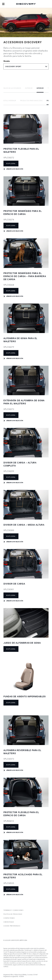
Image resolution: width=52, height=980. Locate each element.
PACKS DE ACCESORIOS (12, 88)
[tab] (12, 88)
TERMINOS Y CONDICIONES (13, 910)
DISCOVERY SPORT (13, 66)
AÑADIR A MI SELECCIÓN (14, 169)
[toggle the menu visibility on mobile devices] (3, 4)
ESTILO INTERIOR (9, 100)
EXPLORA (11, 163)
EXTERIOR (28, 88)
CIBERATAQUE (8, 922)
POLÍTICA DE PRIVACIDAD (12, 914)
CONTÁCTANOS (9, 918)
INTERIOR (40, 88)
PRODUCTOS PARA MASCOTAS (31, 100)
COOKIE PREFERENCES (11, 926)
